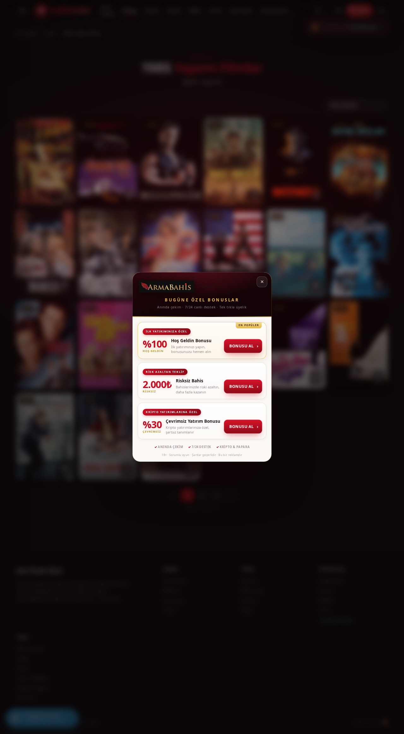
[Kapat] (262, 281)
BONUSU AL (243, 346)
